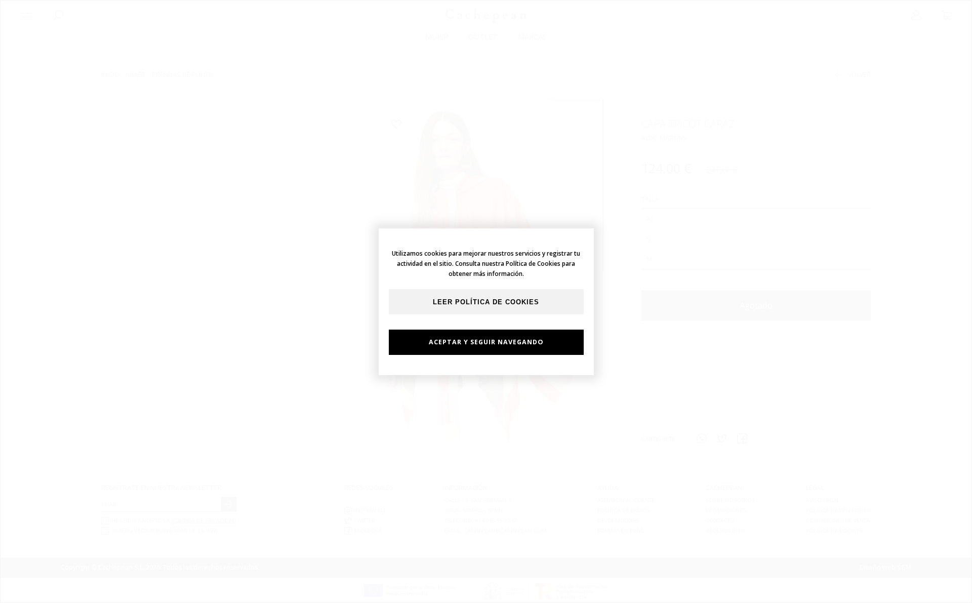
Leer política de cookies (486, 302)
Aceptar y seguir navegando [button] (486, 342)
